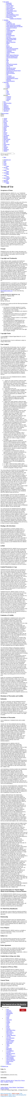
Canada (5, 123)
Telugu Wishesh (12, 1087)
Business (8, 1014)
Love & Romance (10, 1038)
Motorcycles (9, 47)
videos (7, 1044)
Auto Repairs (9, 12)
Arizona (5, 118)
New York (5, 141)
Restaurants (9, 3)
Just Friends (9, 40)
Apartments (9, 33)
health (7, 1062)
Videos (5, 104)
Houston (5, 132)
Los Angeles (6, 135)
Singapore (5, 147)
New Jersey (6, 140)
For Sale (8, 21)
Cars (7, 44)
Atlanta (5, 119)
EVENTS (8, 1052)
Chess (7, 1025)
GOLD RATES (9, 1057)
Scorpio (8, 94)
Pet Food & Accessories (11, 64)
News (7, 1009)
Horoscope (5, 82)
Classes (8, 53)
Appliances (8, 22)
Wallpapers (5, 105)
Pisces (7, 100)
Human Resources (10, 81)
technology (8, 1064)
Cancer (8, 87)
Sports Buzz (9, 1019)
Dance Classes (9, 9)
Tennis (7, 1023)
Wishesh (5, 150)
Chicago (5, 125)
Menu (4, 157)
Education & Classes (11, 68)
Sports (7, 1017)
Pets (7, 59)
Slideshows (6, 107)
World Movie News (10, 1030)
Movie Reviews (9, 1032)
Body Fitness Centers (11, 16)
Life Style (8, 1036)
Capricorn (8, 98)
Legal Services (9, 17)
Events (7, 1027)
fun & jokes (9, 1048)
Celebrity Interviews (11, 1035)
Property (8, 29)
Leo (7, 90)
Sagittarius (8, 96)
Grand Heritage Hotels (11, 10)
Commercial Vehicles (11, 49)
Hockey (8, 1026)
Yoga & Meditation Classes (12, 14)
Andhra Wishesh (4, 1087)
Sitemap (11, 1081)
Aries (7, 83)
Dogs (7, 62)
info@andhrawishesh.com (6, 290)
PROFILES (9, 1049)
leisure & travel (9, 1061)
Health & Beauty (10, 72)
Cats (7, 61)
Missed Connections (11, 42)
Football (8, 1022)
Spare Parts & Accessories (12, 48)
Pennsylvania (6, 144)
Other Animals (9, 65)
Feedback (6, 1081)
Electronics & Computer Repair (13, 70)
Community (9, 51)
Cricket (8, 1015)
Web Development (10, 69)
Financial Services (10, 8)
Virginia (5, 148)
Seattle (4, 145)
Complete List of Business (15, 18)
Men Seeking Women (11, 38)
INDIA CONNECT (10, 1056)
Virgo (7, 91)
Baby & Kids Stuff (10, 23)
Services (8, 66)
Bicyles (8, 46)
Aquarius (8, 99)
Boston (5, 122)
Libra (7, 92)
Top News (8, 1010)
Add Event (5, 111)
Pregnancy (8, 1039)
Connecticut (6, 126)
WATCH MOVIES (10, 1060)
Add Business (6, 108)
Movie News (9, 1031)
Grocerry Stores (9, 5)
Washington (6, 149)
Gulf (4, 131)
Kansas (5, 134)
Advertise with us (10, 1080)
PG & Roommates (10, 35)
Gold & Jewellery (7, 103)
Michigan (5, 136)
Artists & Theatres (10, 52)
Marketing (8, 79)
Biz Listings (6, 1)
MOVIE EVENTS (10, 1053)
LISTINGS (8, 1054)
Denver (5, 127)
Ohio (4, 143)
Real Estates (9, 4)
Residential (8, 34)
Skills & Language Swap (12, 56)
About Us (3, 1080)
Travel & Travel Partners (11, 57)
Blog (4, 101)
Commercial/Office (10, 30)
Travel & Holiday (10, 1040)
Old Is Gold (9, 1034)
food (7, 1047)
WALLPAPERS (10, 1058)
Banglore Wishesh (5, 1088)
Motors (8, 43)
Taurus (7, 85)
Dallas (4, 128)
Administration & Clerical (12, 78)
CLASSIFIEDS (10, 1051)
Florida (5, 130)
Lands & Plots (9, 31)
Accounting (9, 75)
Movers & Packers (10, 73)
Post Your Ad (6, 109)
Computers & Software (11, 27)
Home (4, 161)
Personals (8, 36)
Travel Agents (9, 7)
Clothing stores (9, 13)
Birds (7, 60)
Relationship (9, 1043)
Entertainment (9, 1013)
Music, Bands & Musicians (12, 55)
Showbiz (8, 1028)
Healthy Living (9, 1041)
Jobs (7, 74)
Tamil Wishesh (20, 1087)
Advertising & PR (10, 77)
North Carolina (6, 139)
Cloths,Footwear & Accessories (13, 25)
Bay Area (5, 121)
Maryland (5, 138)
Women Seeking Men (11, 39)
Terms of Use (18, 1080)
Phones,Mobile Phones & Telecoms (14, 26)
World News (9, 1012)
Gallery (8, 1045)
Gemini (8, 86)
